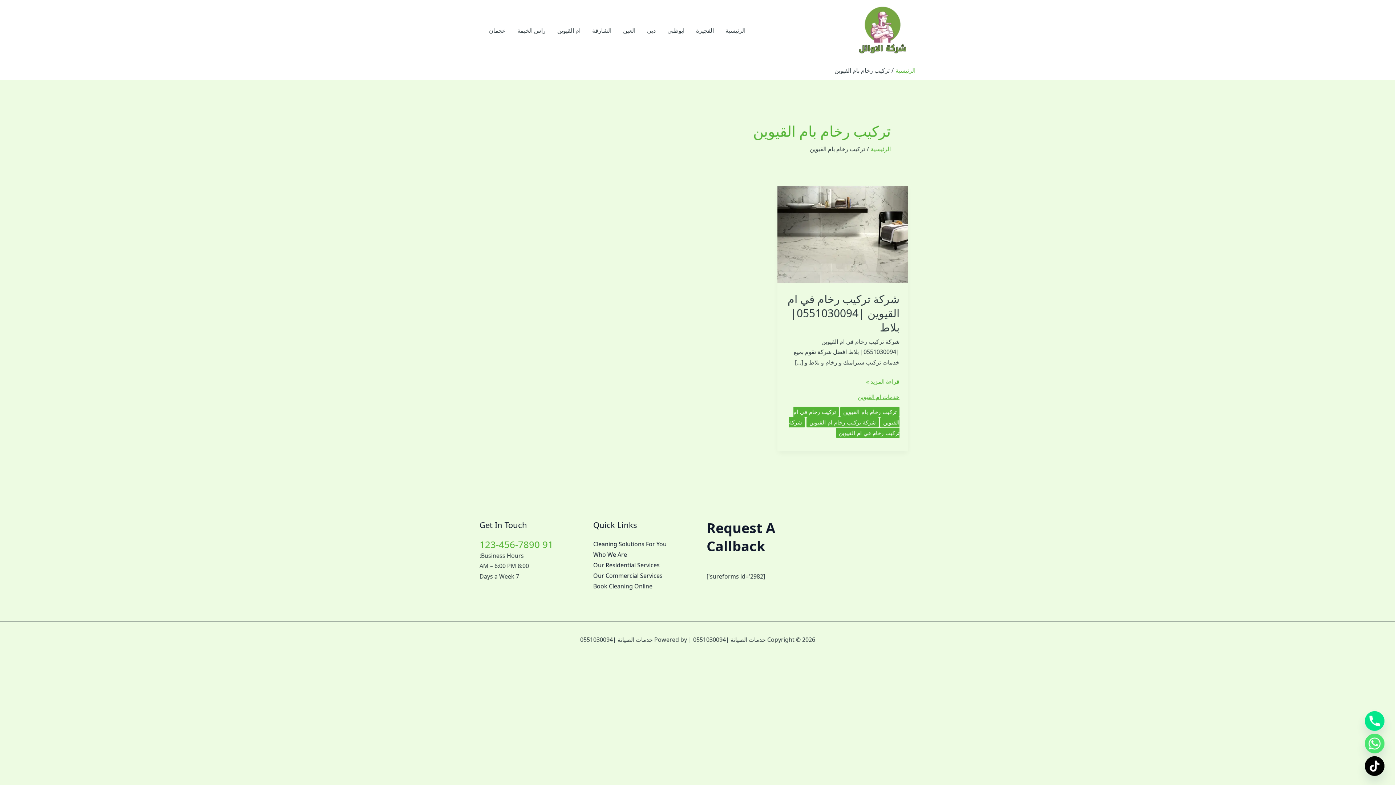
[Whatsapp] (1374, 743)
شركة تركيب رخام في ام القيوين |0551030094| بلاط (843, 313)
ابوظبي (675, 31)
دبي (651, 31)
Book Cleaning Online (622, 586)
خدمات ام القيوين (878, 397)
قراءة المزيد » (882, 382)
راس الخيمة (531, 31)
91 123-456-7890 (516, 544)
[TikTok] (1374, 766)
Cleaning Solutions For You (630, 544)
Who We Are (610, 555)
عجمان (497, 31)
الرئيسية (735, 31)
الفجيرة (705, 31)
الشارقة (601, 31)
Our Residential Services (626, 565)
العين (629, 31)
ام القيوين (569, 31)
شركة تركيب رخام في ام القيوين (844, 427)
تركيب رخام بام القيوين (870, 411)
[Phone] (1374, 721)
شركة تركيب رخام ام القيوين (842, 422)
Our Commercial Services (628, 576)
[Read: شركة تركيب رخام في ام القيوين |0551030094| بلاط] (842, 234)
